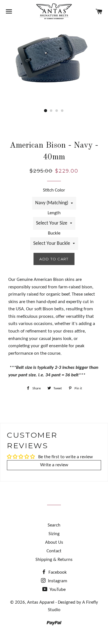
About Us (54, 542)
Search (54, 525)
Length (54, 213)
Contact (54, 551)
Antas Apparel (40, 602)
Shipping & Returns (54, 559)
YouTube (57, 589)
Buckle (54, 233)
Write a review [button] (54, 465)
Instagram (57, 581)
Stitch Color (54, 190)
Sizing (54, 533)
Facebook (57, 572)
